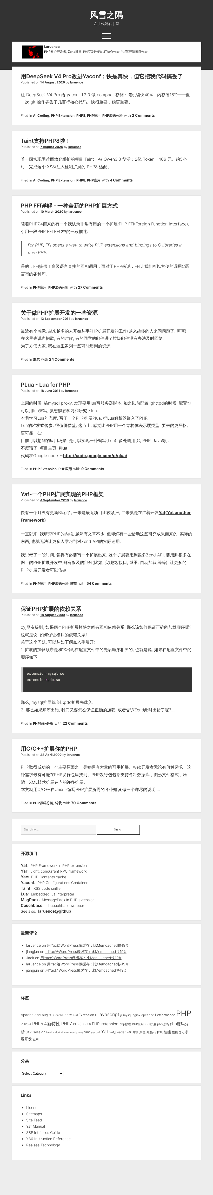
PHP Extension (63, 116)
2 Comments (143, 115)
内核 (135, 1032)
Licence (32, 1107)
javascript (108, 1014)
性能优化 (178, 1032)
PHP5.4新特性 (46, 1023)
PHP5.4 (26, 1024)
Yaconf (27, 882)
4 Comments (121, 180)
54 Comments (99, 583)
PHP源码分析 (112, 116)
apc (38, 1015)
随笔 (36, 359)
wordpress (76, 1032)
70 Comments (83, 803)
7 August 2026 (51, 147)
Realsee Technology (43, 1145)
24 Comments (61, 359)
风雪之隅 (106, 15)
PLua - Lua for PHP (45, 384)
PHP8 (80, 116)
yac (87, 1032)
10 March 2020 (51, 211)
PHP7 (66, 1023)
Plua (63, 448)
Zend (71, 52)
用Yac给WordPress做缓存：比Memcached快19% (87, 945)
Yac (24, 876)
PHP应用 (94, 116)
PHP (47, 52)
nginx (136, 1015)
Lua (24, 894)
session (39, 1032)
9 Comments (92, 468)
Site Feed (34, 1120)
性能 (167, 1032)
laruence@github (54, 911)
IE (96, 1015)
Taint (25, 888)
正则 (35, 1039)
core (68, 1015)
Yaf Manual (35, 1126)
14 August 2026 (52, 82)
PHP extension (105, 1024)
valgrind (58, 1032)
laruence (76, 82)
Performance (165, 1015)
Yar (24, 871)
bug (45, 1015)
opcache (147, 1015)
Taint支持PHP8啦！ (46, 141)
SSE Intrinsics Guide (43, 1132)
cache (59, 1015)
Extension (86, 1015)
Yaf (24, 865)
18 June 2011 (50, 391)
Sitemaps (34, 1114)
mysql (127, 1015)
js (121, 1015)
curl (75, 1015)
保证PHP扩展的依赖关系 (51, 609)
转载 (58, 803)
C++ (52, 1015)
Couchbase (31, 905)
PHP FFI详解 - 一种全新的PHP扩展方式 (69, 205)
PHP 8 (87, 1024)
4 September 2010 (54, 500)
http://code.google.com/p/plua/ (95, 455)
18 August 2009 (52, 615)
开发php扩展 (155, 1032)
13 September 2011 (55, 319)
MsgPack (30, 899)
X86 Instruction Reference (48, 1138)
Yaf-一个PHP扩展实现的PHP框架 (62, 494)
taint (49, 1032)
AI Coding (41, 116)
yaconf (95, 1032)
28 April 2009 (51, 755)
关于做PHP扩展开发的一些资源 (59, 312)
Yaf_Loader (117, 1032)
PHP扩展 (150, 1024)
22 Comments (75, 723)
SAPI (29, 1032)
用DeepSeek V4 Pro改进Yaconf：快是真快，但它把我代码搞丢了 (102, 76)
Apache (27, 1015)
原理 (142, 1032)
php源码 (163, 1024)
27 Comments (90, 287)
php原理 (125, 1024)
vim (66, 1032)
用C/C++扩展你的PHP (49, 748)
